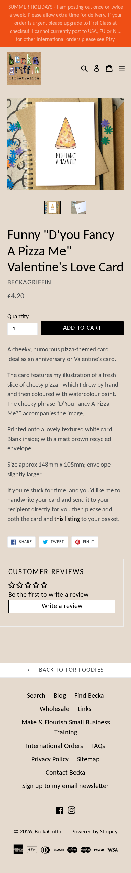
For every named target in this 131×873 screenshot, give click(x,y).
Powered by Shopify (94, 832)
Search (36, 696)
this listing (67, 519)
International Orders (54, 746)
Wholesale (54, 709)
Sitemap (88, 759)
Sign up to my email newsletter (65, 786)
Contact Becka (65, 773)
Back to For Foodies (70, 670)
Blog (60, 696)
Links (84, 709)
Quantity (18, 317)
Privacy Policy (50, 759)
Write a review (62, 606)
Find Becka (89, 696)
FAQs (98, 746)
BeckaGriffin (49, 832)
